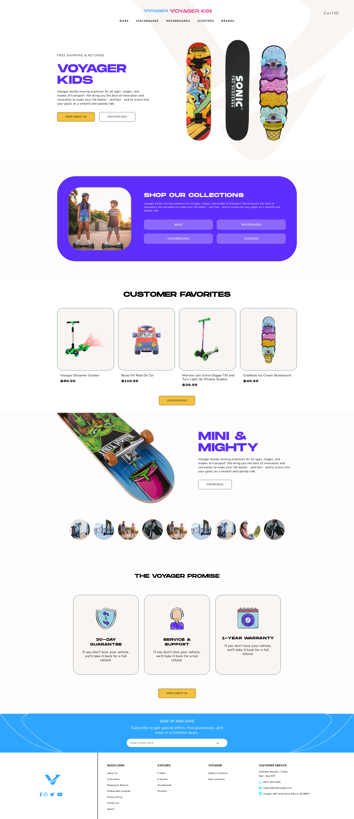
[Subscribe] (218, 743)
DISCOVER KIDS (117, 116)
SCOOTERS (251, 238)
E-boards (163, 779)
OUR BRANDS (214, 484)
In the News (113, 779)
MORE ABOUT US (75, 116)
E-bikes (162, 773)
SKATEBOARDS (251, 224)
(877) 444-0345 (271, 782)
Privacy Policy (115, 797)
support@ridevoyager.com (277, 787)
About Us (112, 773)
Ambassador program (119, 791)
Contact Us (113, 803)
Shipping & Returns (118, 785)
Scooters (162, 791)
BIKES (178, 224)
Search (110, 809)
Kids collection (216, 779)
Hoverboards (165, 785)
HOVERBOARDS (178, 238)
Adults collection (218, 773)
